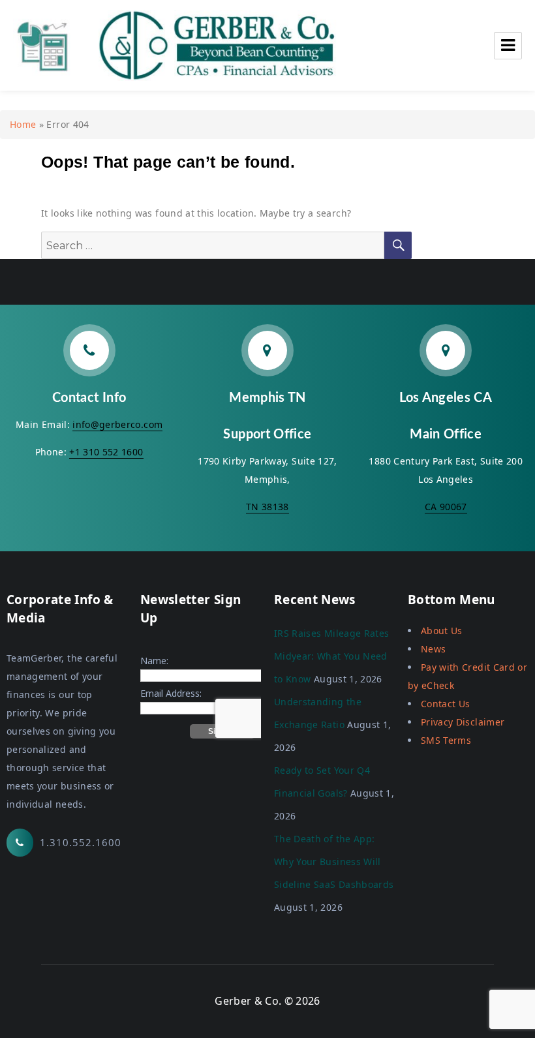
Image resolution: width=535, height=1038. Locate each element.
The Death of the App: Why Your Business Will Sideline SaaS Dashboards (333, 861)
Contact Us (445, 703)
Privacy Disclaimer (462, 722)
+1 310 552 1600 (106, 452)
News (433, 649)
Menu (508, 45)
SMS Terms (446, 740)
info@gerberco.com (117, 424)
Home (23, 124)
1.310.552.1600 (80, 842)
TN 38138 (267, 506)
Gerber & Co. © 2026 (267, 1001)
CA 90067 (446, 506)
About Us (442, 630)
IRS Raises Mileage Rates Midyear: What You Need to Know (331, 656)
